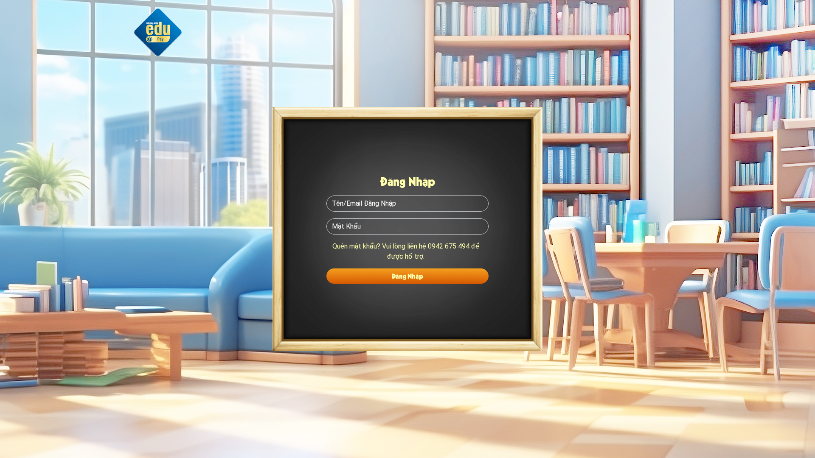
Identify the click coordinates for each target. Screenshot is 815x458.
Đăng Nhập (407, 276)
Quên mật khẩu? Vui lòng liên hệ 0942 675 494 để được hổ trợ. (405, 251)
